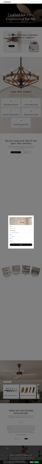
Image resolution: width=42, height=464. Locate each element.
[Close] (33, 216)
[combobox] (21, 241)
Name (11, 226)
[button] (21, 245)
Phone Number (13, 230)
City (11, 234)
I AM (11, 238)
